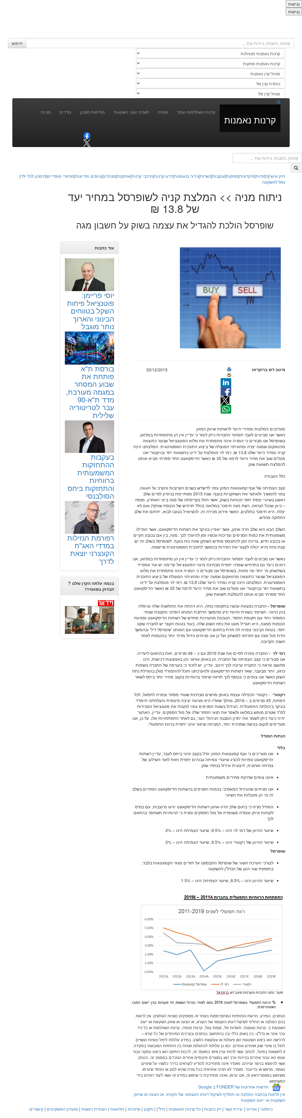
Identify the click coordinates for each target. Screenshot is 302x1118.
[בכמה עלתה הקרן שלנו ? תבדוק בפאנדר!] (89, 617)
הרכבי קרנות (142, 176)
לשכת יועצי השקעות (131, 112)
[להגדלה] (206, 950)
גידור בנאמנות (186, 176)
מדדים (65, 112)
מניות (46, 112)
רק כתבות (212, 1109)
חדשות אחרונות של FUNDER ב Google (233, 1087)
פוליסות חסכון (92, 112)
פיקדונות (247, 176)
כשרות (205, 176)
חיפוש (17, 43)
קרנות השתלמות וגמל (196, 112)
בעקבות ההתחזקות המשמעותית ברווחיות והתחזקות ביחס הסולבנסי (91, 476)
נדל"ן (161, 1109)
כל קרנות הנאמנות (185, 1109)
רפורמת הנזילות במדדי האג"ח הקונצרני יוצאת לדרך (90, 549)
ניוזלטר (266, 1109)
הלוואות (117, 1109)
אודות (252, 1109)
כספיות (262, 176)
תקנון (148, 1109)
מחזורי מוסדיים (60, 176)
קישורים (36, 1109)
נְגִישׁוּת (294, 4)
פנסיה (163, 112)
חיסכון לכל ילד (33, 176)
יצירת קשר (234, 1109)
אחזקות (123, 176)
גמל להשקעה (273, 182)
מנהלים (109, 176)
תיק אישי (277, 176)
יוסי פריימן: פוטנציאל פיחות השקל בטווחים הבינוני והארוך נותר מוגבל (90, 310)
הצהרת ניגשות (94, 1109)
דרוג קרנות (163, 176)
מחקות (232, 176)
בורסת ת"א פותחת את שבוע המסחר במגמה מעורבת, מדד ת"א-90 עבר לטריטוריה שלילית (90, 391)
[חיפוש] (273, 102)
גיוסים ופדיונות (88, 176)
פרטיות (134, 1109)
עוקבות (218, 176)
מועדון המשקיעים (62, 1109)
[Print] (229, 369)
